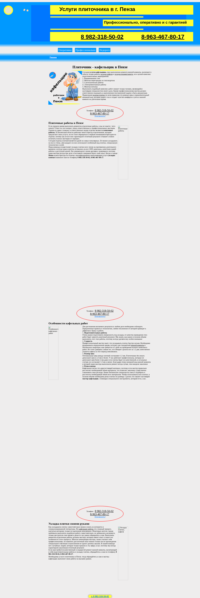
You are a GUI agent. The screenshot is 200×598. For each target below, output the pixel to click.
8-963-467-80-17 (162, 36)
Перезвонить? (100, 116)
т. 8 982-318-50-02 (100, 596)
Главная (53, 57)
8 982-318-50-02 (102, 36)
